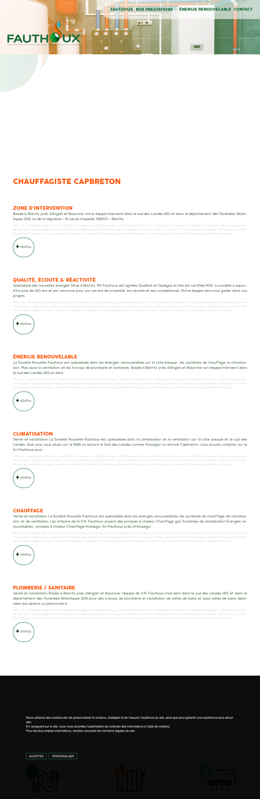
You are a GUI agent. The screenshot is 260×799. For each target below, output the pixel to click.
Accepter (36, 756)
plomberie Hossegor (132, 233)
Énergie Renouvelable (205, 9)
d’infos (25, 247)
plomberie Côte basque (101, 233)
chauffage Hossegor (103, 225)
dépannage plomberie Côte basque (56, 229)
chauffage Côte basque (72, 225)
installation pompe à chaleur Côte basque (207, 229)
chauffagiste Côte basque (169, 225)
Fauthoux (121, 9)
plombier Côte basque (189, 233)
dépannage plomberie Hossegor (102, 229)
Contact (243, 9)
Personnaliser (63, 756)
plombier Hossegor (219, 233)
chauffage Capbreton (41, 225)
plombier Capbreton (160, 233)
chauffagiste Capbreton (134, 225)
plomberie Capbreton (70, 233)
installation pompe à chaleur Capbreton (151, 229)
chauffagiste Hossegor (203, 225)
